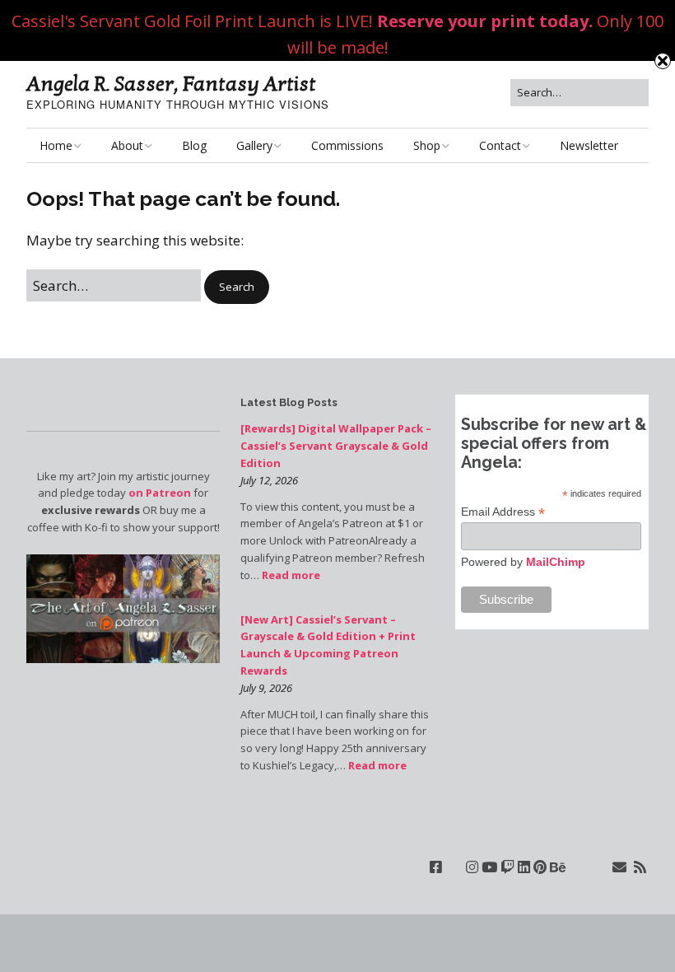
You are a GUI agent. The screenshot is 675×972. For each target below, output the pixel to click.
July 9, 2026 (266, 687)
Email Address (503, 512)
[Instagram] (472, 867)
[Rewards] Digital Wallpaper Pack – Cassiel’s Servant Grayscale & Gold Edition (335, 445)
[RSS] (640, 867)
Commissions (347, 145)
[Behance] (558, 867)
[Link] (454, 867)
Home (56, 145)
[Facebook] (436, 867)
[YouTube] (489, 867)
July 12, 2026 (269, 480)
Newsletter (589, 145)
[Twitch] (507, 867)
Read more (291, 575)
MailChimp (555, 561)
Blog (194, 145)
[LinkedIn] (524, 867)
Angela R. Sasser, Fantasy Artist (171, 84)
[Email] (619, 867)
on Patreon (159, 492)
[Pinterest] (540, 867)
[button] (236, 287)
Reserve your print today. (485, 21)
